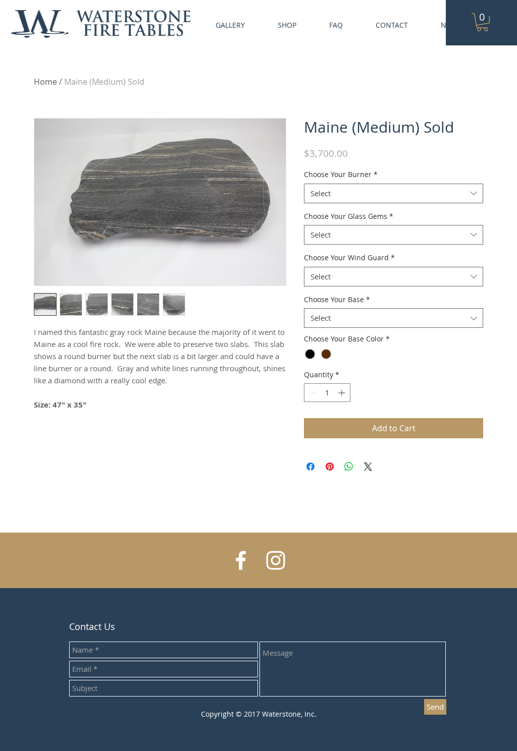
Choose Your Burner (341, 174)
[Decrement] (311, 392)
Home (45, 81)
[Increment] (342, 392)
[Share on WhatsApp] (349, 466)
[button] (482, 22)
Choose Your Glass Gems (348, 216)
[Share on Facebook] (310, 466)
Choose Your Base (337, 299)
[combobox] (393, 193)
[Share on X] (368, 466)
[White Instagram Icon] (275, 560)
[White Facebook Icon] (240, 560)
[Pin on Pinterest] (330, 466)
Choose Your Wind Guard (349, 257)
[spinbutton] (327, 392)
